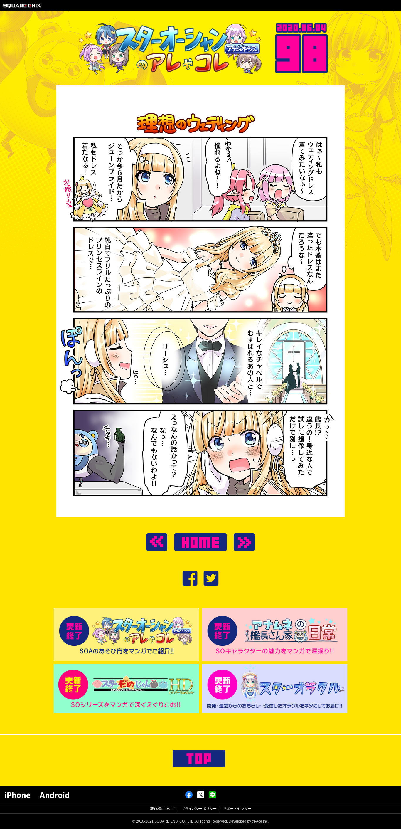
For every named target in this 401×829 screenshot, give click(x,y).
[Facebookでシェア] (189, 797)
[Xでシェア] (200, 797)
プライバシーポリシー (199, 809)
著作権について (162, 809)
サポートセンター (237, 809)
